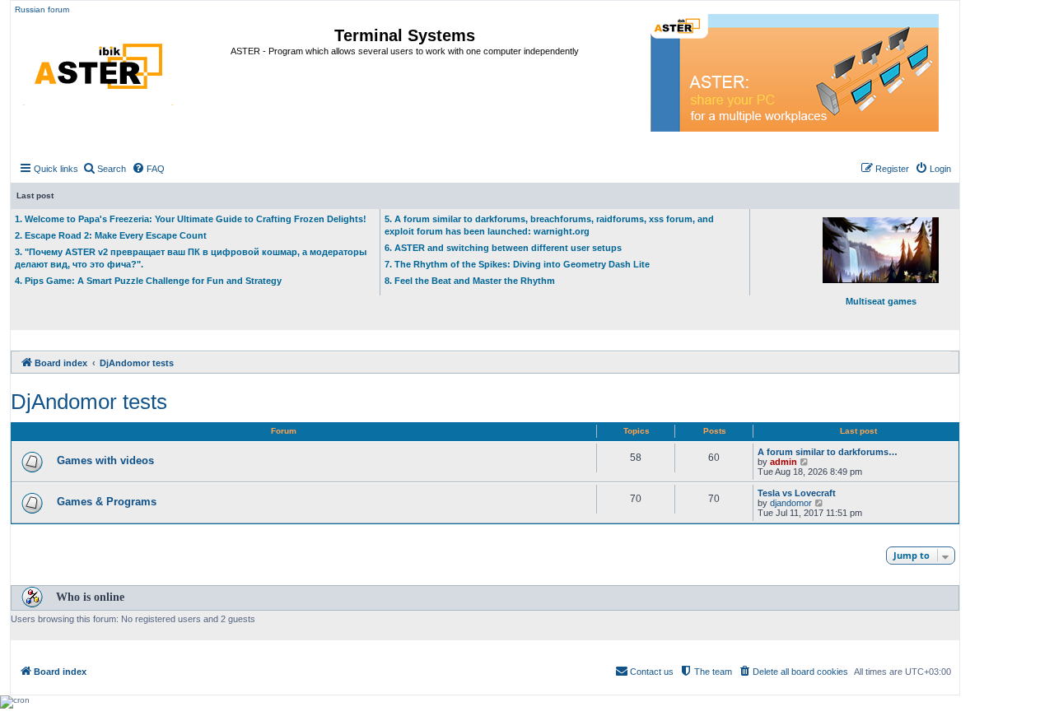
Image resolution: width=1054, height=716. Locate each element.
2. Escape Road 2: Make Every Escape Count (111, 235)
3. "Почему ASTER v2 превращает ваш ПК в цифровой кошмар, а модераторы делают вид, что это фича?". (190, 258)
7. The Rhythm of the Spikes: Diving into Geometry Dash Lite (517, 264)
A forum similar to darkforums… (828, 452)
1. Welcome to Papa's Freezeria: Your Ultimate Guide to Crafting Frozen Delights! (190, 219)
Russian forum (42, 9)
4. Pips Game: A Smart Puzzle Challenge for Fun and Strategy (148, 281)
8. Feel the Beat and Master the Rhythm (470, 281)
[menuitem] (104, 169)
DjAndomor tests (89, 401)
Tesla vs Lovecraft (797, 493)
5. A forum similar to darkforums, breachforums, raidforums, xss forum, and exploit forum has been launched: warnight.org (549, 225)
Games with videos (105, 460)
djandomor (791, 503)
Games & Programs (106, 501)
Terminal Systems (404, 35)
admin (783, 462)
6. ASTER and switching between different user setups (503, 248)
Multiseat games (881, 301)
